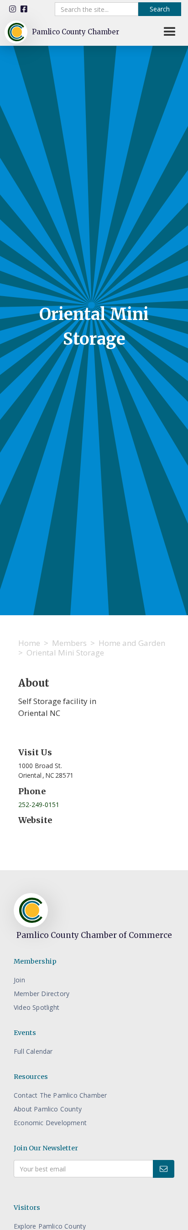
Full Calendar (33, 1051)
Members (69, 643)
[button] (169, 32)
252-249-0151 (38, 804)
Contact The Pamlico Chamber (60, 1095)
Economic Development (50, 1122)
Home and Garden (132, 643)
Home (29, 643)
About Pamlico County (48, 1109)
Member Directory (41, 993)
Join (19, 979)
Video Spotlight (36, 1007)
